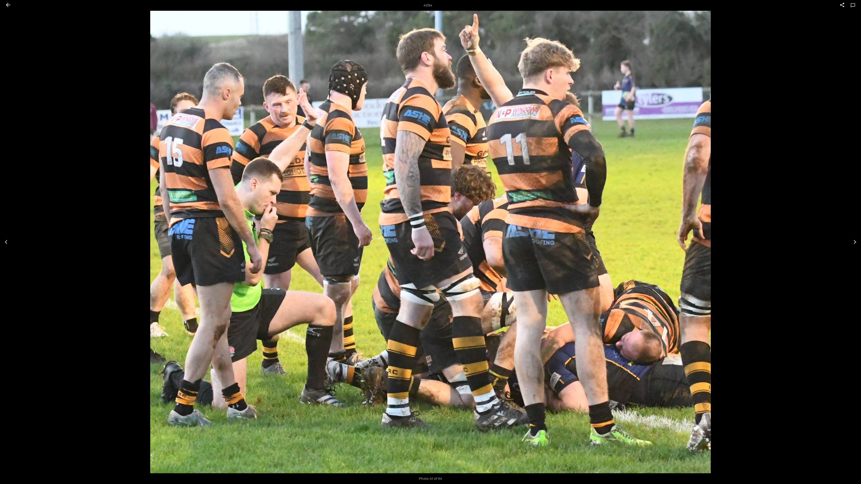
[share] (842, 5)
